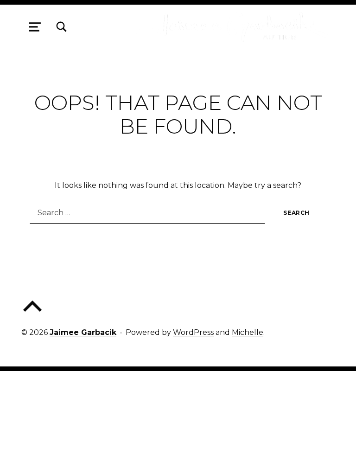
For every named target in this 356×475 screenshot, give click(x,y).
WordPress (193, 332)
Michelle (247, 332)
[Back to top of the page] (32, 313)
